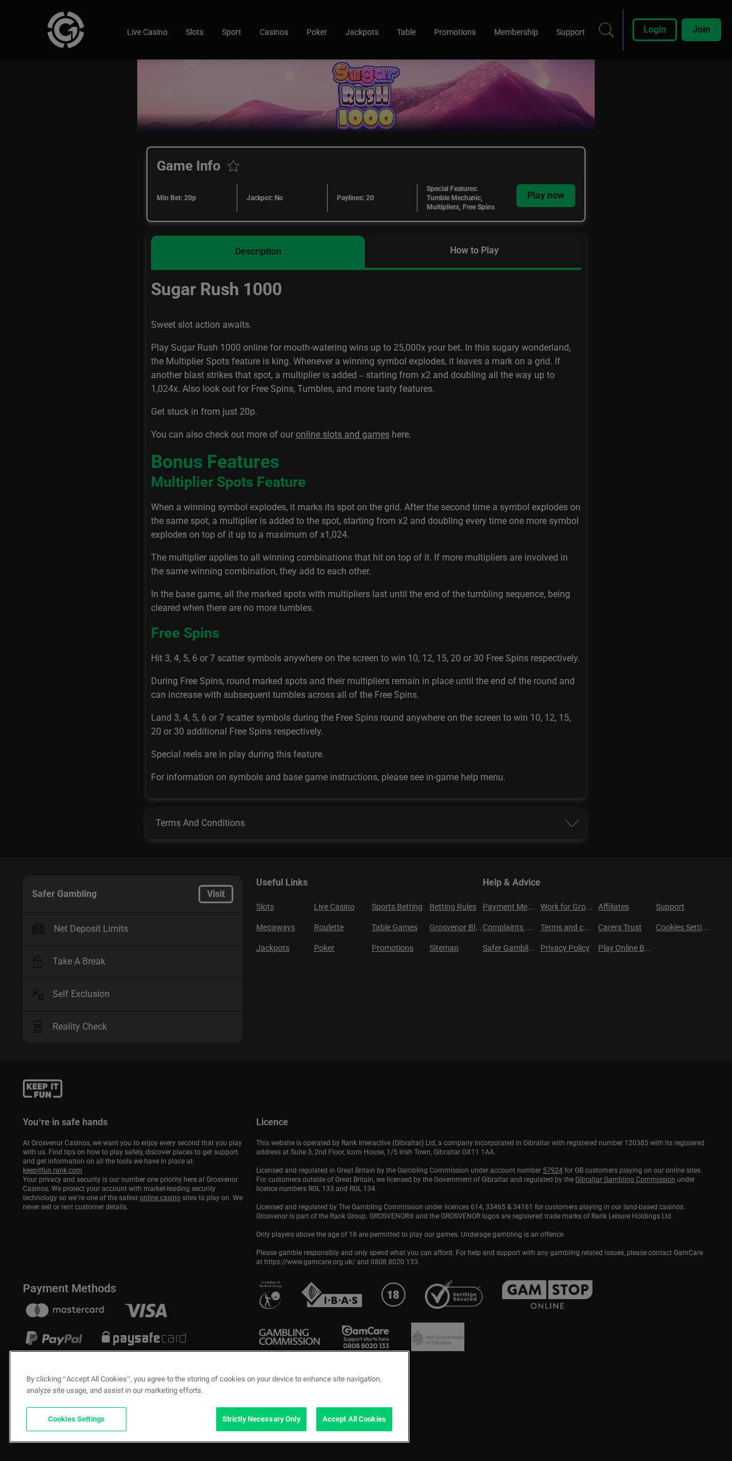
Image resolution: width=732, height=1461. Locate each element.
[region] (209, 1397)
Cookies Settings (76, 1419)
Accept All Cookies (354, 1419)
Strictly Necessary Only (261, 1419)
